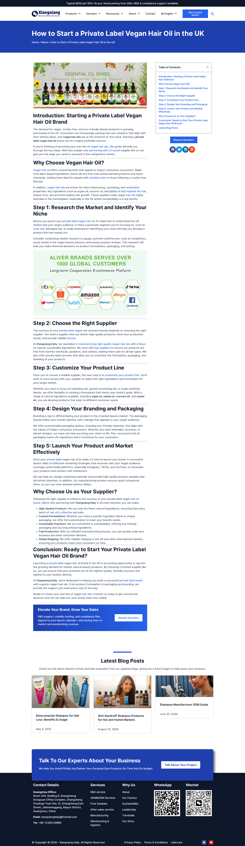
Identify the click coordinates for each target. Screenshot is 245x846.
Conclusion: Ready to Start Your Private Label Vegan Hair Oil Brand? (183, 122)
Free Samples (98, 803)
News (44, 42)
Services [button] (91, 13)
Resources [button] (112, 13)
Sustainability (130, 803)
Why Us (128, 785)
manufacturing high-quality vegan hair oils (104, 343)
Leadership (129, 809)
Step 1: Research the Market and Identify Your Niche (183, 90)
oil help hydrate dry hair (131, 191)
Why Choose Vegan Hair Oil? (174, 84)
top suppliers (102, 347)
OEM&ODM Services (102, 797)
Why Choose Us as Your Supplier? (177, 116)
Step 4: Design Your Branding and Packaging (183, 104)
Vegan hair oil (41, 170)
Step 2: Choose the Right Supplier (177, 95)
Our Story (128, 821)
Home (35, 42)
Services (97, 785)
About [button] (132, 13)
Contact (150, 13)
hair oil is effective (61, 512)
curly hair (38, 228)
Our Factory (129, 797)
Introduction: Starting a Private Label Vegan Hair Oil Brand (182, 78)
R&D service (97, 792)
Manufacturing (99, 815)
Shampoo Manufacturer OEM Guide (184, 704)
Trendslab (128, 815)
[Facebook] (204, 842)
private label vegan (70, 330)
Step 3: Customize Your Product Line (178, 99)
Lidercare (176, 842)
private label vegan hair (77, 221)
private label (54, 459)
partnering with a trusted (104, 150)
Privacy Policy (132, 842)
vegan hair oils (99, 146)
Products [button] (71, 13)
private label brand (131, 580)
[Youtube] (211, 842)
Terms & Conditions (156, 842)
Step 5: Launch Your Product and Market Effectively (181, 110)
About (126, 792)
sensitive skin (97, 177)
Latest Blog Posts (168, 127)
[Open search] (212, 13)
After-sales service (102, 809)
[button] (169, 13)
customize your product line (122, 375)
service (71, 338)
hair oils (130, 195)
